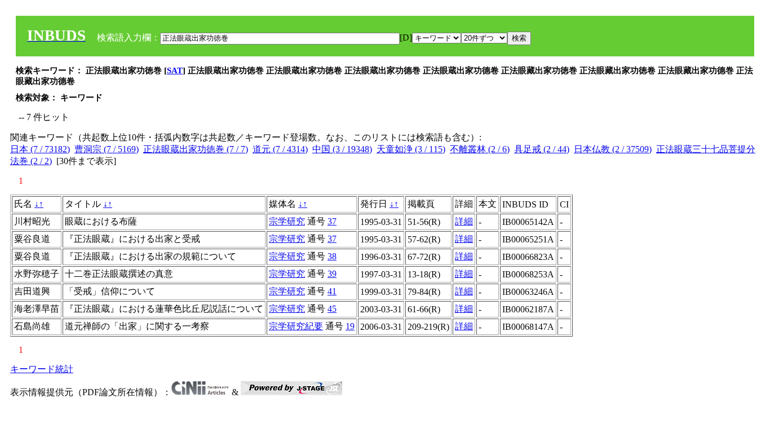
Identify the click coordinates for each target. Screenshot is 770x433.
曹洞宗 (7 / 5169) (106, 149)
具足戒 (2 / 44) (541, 149)
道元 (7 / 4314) (280, 149)
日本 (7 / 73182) (40, 149)
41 (332, 291)
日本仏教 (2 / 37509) (613, 149)
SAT (175, 70)
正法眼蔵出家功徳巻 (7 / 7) (195, 149)
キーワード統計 (41, 369)
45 (332, 308)
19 (350, 326)
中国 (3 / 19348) (342, 149)
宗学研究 (287, 221)
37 (332, 221)
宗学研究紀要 (296, 326)
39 (332, 274)
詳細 (464, 221)
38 (332, 256)
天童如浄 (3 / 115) (411, 149)
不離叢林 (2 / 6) (480, 149)
